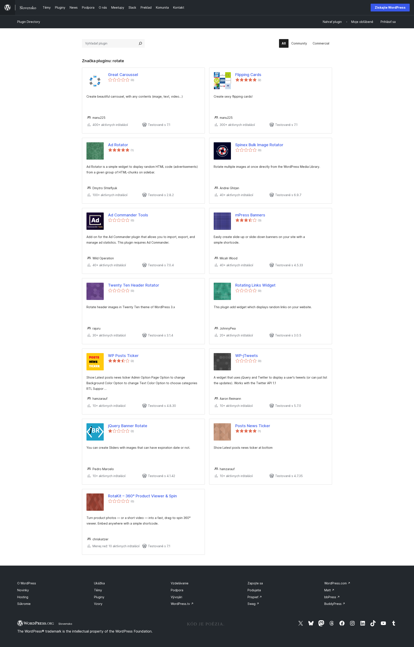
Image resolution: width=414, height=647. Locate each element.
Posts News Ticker (252, 425)
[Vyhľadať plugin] (140, 43)
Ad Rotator (118, 145)
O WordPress (26, 583)
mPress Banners (250, 215)
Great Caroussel (123, 74)
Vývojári (176, 597)
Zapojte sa (255, 583)
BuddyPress (334, 604)
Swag (253, 604)
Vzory (98, 604)
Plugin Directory (28, 22)
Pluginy (99, 597)
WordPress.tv (182, 604)
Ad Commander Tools (128, 215)
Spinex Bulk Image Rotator (259, 145)
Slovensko (65, 623)
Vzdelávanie (179, 583)
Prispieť (255, 597)
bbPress (332, 597)
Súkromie (24, 604)
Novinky (23, 590)
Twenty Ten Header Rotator (133, 285)
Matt (329, 590)
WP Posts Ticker (123, 355)
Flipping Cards (248, 74)
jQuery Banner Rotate (127, 425)
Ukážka (99, 583)
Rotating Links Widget (255, 285)
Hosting (22, 597)
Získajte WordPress (390, 7)
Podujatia (254, 590)
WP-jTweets (246, 355)
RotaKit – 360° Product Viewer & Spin (142, 496)
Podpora (177, 590)
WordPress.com (337, 583)
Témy (98, 590)
